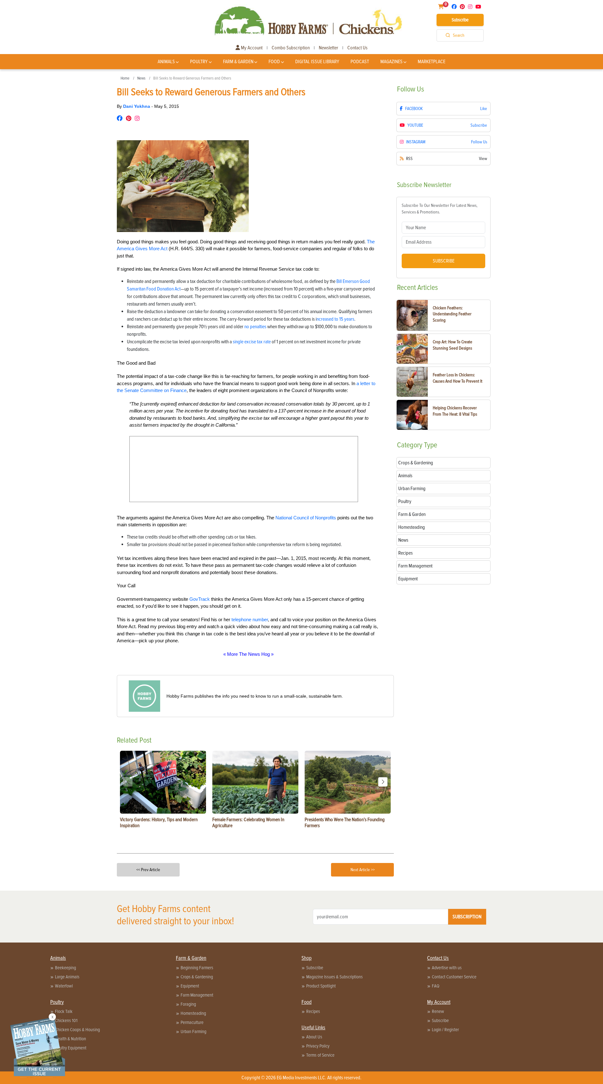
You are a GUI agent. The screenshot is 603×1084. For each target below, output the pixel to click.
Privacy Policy (317, 1046)
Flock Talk (64, 1011)
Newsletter (328, 48)
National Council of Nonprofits (305, 517)
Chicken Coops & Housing (77, 1029)
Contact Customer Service (454, 977)
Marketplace (431, 61)
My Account (251, 48)
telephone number (249, 619)
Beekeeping (65, 968)
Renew (438, 1011)
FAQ (435, 986)
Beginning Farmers (197, 968)
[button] (383, 782)
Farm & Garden (238, 61)
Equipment (190, 986)
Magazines (391, 61)
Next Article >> (362, 869)
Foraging (188, 1004)
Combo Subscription (291, 48)
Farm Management (197, 995)
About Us (314, 1037)
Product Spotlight (321, 986)
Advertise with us (447, 968)
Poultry (199, 61)
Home (125, 78)
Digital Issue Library (317, 61)
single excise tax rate (252, 342)
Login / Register (445, 1029)
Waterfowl (64, 986)
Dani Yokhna (137, 106)
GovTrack (199, 599)
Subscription (467, 917)
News (141, 78)
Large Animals (67, 977)
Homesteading (193, 1013)
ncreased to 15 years (335, 319)
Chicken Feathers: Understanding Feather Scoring (452, 314)
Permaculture (192, 1022)
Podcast (359, 61)
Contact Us (357, 48)
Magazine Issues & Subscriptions (334, 977)
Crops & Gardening (197, 977)
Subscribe (460, 20)
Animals (166, 61)
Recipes (313, 1011)
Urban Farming (193, 1031)
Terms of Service (320, 1055)
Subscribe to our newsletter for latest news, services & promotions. (439, 209)
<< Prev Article (148, 869)
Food (274, 61)
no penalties (255, 327)
